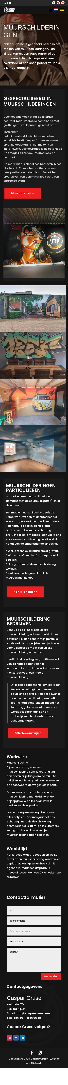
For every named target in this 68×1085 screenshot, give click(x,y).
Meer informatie (22, 193)
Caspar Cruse (39, 1058)
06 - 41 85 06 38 (30, 1018)
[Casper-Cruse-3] (33, 424)
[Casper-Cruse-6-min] (33, 471)
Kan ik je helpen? (25, 592)
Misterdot (37, 1063)
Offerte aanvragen (28, 733)
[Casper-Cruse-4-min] (33, 378)
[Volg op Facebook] (53, 2)
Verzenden (51, 976)
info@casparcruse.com (33, 1013)
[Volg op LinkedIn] (63, 2)
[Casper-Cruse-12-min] (33, 331)
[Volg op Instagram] (58, 2)
